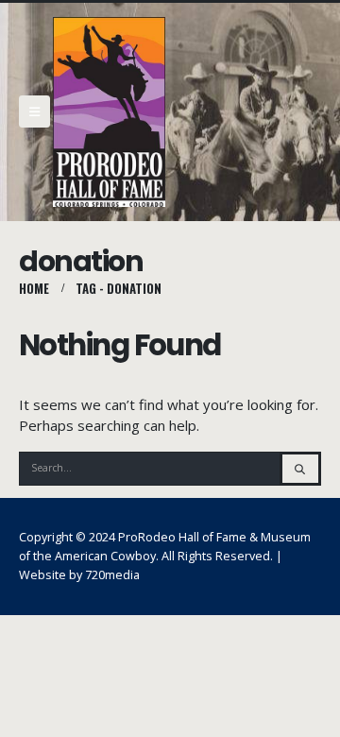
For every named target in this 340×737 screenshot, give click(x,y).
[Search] (300, 469)
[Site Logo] (109, 112)
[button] (34, 111)
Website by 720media (79, 575)
